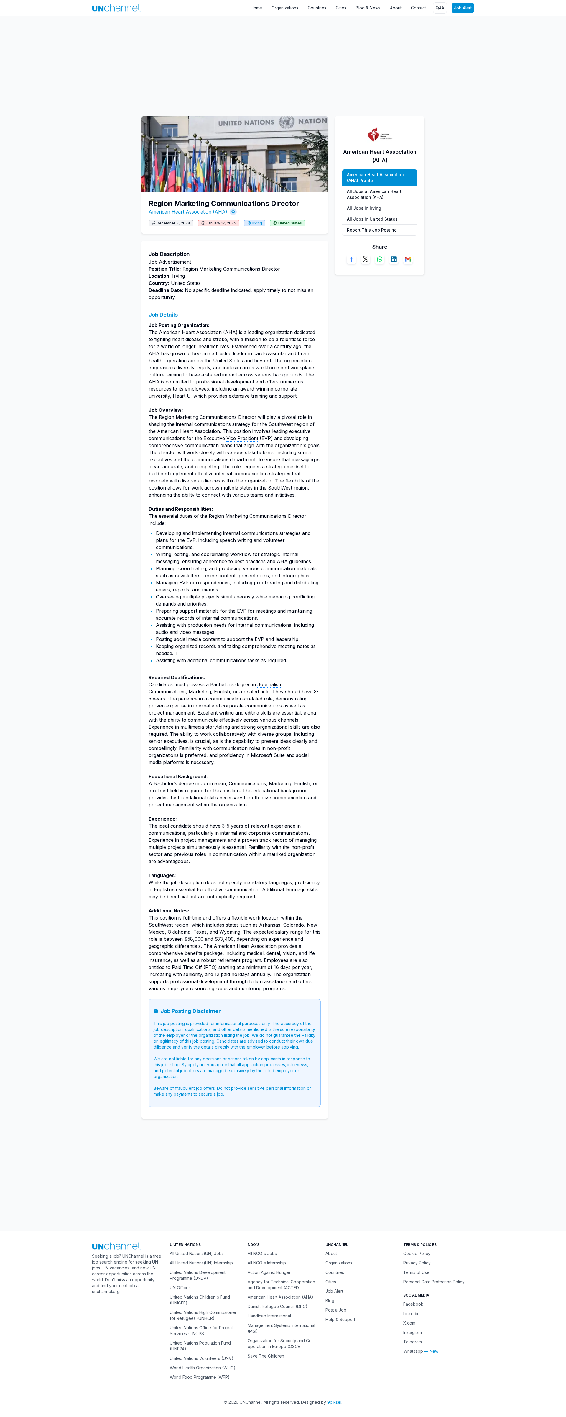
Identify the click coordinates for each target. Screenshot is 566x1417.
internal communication (241, 474)
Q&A (440, 7)
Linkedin (411, 1313)
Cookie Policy (416, 1253)
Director (271, 269)
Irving (257, 223)
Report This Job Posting (372, 229)
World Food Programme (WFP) (200, 1377)
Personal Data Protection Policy (434, 1281)
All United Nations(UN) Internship (201, 1262)
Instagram (412, 1332)
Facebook (413, 1304)
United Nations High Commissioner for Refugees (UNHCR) (203, 1315)
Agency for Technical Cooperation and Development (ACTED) (281, 1284)
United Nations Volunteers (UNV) (201, 1358)
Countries (317, 7)
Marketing (210, 269)
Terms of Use (416, 1272)
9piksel (334, 1402)
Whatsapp (413, 1351)
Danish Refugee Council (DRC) (277, 1306)
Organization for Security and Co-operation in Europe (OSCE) (280, 1343)
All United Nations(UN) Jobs (197, 1253)
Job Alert (463, 7)
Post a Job (335, 1309)
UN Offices (180, 1287)
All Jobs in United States (372, 218)
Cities (341, 7)
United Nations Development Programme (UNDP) (198, 1275)
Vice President (242, 438)
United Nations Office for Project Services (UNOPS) (201, 1330)
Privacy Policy (417, 1262)
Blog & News (368, 7)
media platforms (167, 762)
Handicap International (269, 1315)
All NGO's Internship (267, 1262)
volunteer (274, 540)
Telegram (412, 1341)
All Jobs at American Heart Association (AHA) (374, 194)
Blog (329, 1300)
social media (187, 639)
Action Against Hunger (269, 1272)
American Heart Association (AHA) (188, 212)
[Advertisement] (177, 63)
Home (256, 7)
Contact (418, 7)
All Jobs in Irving (364, 208)
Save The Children (266, 1355)
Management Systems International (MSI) (281, 1328)
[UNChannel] (116, 7)
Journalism (269, 684)
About (396, 7)
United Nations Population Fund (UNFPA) (200, 1345)
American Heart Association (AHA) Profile (375, 177)
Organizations (285, 7)
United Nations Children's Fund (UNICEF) (200, 1299)
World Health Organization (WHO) (203, 1367)
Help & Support (340, 1319)
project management (172, 713)
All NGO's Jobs (262, 1253)
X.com (409, 1322)
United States (290, 223)
